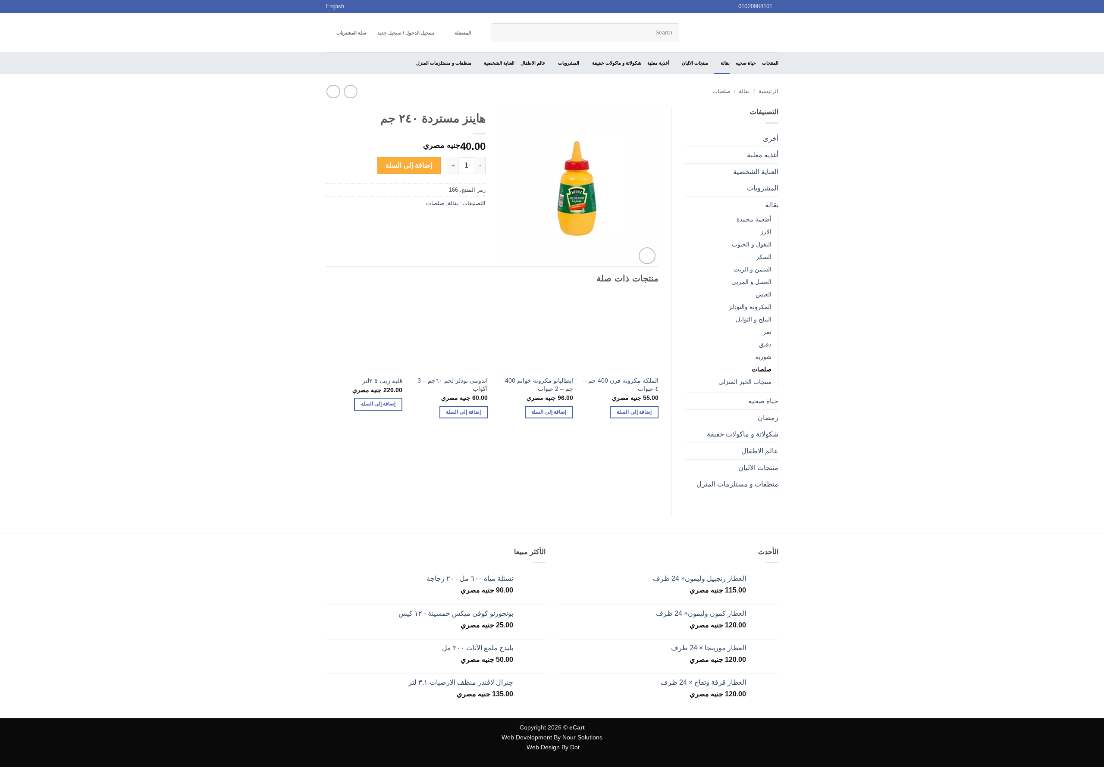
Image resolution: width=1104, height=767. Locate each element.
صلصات (721, 91)
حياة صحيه (746, 62)
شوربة (763, 356)
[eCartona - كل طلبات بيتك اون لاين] (735, 32)
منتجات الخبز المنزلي (745, 381)
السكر (764, 256)
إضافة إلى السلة (409, 165)
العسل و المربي (751, 281)
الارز (766, 231)
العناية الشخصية (499, 62)
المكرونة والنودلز (750, 306)
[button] (405, 33)
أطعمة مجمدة (754, 219)
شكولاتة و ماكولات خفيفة (616, 62)
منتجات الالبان (695, 62)
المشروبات (568, 62)
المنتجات (770, 62)
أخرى (770, 138)
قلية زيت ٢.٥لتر (382, 380)
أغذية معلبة (658, 62)
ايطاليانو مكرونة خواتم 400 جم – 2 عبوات (539, 384)
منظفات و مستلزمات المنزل (443, 62)
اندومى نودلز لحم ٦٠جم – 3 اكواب (452, 384)
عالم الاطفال (533, 62)
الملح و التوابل (754, 319)
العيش (764, 294)
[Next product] (350, 91)
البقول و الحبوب (752, 244)
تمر (767, 331)
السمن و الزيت (753, 269)
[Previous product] (333, 91)
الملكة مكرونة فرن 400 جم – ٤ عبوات (620, 384)
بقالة (725, 62)
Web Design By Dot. (552, 747)
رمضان (768, 417)
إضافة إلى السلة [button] (634, 412)
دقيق (765, 344)
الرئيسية (768, 91)
